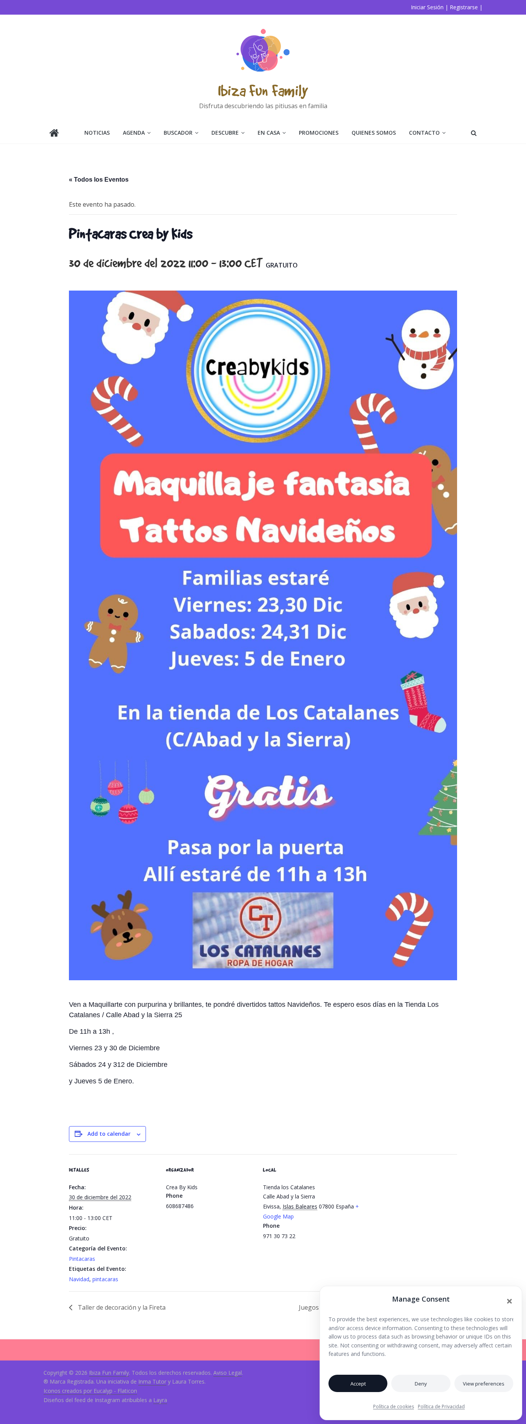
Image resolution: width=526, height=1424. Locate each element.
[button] (509, 1301)
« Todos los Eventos (99, 179)
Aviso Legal (227, 1372)
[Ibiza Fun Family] (54, 134)
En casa (269, 132)
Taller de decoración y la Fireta (121, 1307)
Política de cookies (393, 1406)
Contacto (424, 132)
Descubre (225, 132)
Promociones (318, 132)
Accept (358, 1383)
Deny (421, 1383)
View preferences (483, 1383)
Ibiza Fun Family (263, 90)
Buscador (178, 132)
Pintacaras (82, 1258)
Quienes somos (374, 132)
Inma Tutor (152, 1381)
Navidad (79, 1279)
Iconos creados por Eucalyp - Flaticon (90, 1390)
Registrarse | (466, 7)
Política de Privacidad (441, 1406)
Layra (160, 1400)
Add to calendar (109, 1133)
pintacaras (105, 1279)
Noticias (97, 132)
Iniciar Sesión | (429, 7)
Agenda (134, 132)
